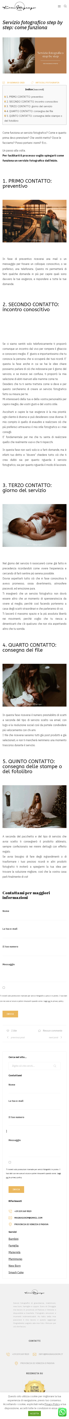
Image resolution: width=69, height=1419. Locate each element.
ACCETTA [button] (34, 1413)
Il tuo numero (10, 946)
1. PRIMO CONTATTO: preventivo (23, 96)
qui (49, 1001)
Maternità (14, 1252)
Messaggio (9, 964)
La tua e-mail (10, 928)
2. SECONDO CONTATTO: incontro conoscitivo (31, 101)
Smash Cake (16, 1272)
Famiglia (14, 1245)
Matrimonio (15, 1259)
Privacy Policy (52, 1404)
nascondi (38, 89)
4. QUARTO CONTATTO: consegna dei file (28, 111)
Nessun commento (52, 1030)
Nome (6, 911)
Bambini (13, 1239)
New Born (15, 1265)
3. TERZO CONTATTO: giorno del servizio (28, 106)
